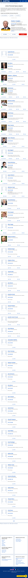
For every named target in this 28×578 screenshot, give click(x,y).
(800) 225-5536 (10, 66)
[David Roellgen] (4, 444)
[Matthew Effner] (4, 103)
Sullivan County (4, 551)
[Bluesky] (15, 569)
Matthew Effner (11, 100)
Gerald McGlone (11, 199)
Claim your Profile (18, 561)
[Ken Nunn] (4, 65)
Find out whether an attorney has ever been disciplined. (6, 560)
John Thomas (11, 396)
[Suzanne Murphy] (4, 478)
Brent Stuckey (11, 351)
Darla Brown (10, 408)
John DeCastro (11, 373)
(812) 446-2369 (10, 399)
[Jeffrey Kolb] (4, 456)
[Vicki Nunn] (4, 512)
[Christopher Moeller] (4, 342)
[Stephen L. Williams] (4, 78)
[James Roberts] (4, 177)
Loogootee (3, 544)
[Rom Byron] (4, 387)
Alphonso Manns (11, 236)
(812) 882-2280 (10, 445)
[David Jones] (4, 90)
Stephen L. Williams (12, 75)
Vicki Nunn (10, 510)
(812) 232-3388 (10, 251)
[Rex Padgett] (4, 152)
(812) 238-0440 (10, 115)
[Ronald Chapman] (4, 422)
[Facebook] (12, 569)
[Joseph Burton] (4, 54)
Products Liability (18, 541)
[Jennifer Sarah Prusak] (4, 319)
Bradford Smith (11, 294)
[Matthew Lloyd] (4, 189)
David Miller (10, 430)
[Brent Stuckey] (4, 353)
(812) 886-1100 (10, 479)
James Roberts (11, 175)
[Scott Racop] (4, 115)
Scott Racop (10, 113)
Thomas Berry (11, 499)
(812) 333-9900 (10, 422)
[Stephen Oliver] (4, 262)
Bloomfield (3, 540)
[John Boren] (4, 285)
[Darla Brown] (4, 410)
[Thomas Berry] (4, 501)
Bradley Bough (11, 248)
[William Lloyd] (4, 467)
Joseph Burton (11, 51)
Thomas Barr (11, 271)
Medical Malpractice (18, 540)
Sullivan (3, 541)
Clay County (3, 552)
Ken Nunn (10, 63)
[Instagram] (13, 569)
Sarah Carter (11, 487)
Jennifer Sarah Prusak (13, 317)
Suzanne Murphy (12, 476)
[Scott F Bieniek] (4, 140)
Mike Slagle (10, 224)
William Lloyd (11, 464)
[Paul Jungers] (4, 214)
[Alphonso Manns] (4, 239)
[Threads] (14, 569)
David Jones (10, 88)
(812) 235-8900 (10, 215)
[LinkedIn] (10, 569)
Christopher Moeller (12, 339)
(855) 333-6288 (10, 190)
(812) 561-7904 (13, 23)
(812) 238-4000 (10, 103)
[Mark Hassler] (4, 127)
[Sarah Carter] (4, 490)
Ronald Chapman (12, 419)
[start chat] (25, 576)
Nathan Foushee (11, 362)
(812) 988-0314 (10, 274)
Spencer (3, 543)
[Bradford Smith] (4, 297)
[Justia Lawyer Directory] (6, 1)
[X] (16, 569)
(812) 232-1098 (10, 227)
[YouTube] (11, 569)
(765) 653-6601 (10, 140)
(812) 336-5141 (10, 490)
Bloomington (3, 545)
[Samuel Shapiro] (4, 308)
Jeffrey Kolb (10, 453)
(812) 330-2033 (10, 467)
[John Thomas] (4, 399)
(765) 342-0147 (10, 263)
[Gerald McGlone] (4, 202)
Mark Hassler (11, 125)
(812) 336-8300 (10, 501)
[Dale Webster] (4, 331)
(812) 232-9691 (10, 128)
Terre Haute (3, 542)
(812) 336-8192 (10, 308)
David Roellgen (11, 442)
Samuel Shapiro (11, 305)
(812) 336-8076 (10, 239)
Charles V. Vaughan (15, 21)
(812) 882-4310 (10, 331)
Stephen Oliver (11, 260)
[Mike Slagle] (4, 227)
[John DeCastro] (4, 376)
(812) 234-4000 (10, 165)
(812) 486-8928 (10, 90)
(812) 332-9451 (10, 297)
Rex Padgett (10, 150)
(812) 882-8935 (10, 354)
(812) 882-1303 (10, 433)
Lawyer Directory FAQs (19, 560)
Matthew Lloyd (11, 187)
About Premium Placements (20, 562)
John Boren (10, 283)
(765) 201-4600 (10, 153)
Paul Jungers (11, 212)
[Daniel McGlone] (4, 165)
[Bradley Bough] (4, 251)
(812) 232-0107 (10, 78)
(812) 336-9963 (10, 411)
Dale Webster (11, 328)
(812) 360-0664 (10, 177)
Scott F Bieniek (11, 137)
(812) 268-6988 (10, 54)
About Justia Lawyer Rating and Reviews (20, 564)
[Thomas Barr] (4, 274)
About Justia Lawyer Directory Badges (20, 558)
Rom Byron (10, 385)
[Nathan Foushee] (4, 365)
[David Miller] (4, 433)
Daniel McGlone (11, 162)
